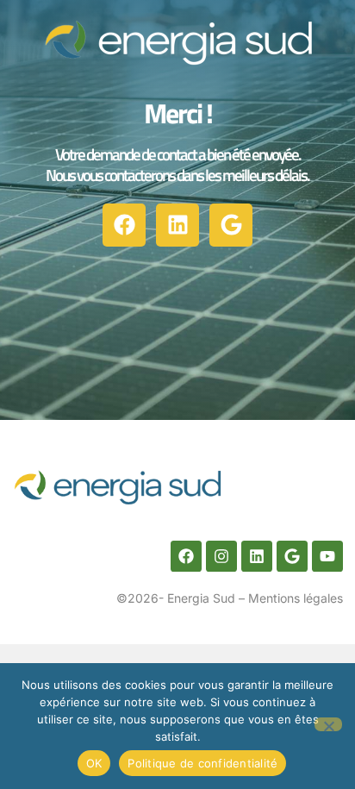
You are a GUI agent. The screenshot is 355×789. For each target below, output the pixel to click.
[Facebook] (124, 225)
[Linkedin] (177, 225)
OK (94, 763)
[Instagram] (221, 556)
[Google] (230, 225)
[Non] (328, 724)
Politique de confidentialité (202, 763)
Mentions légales (295, 598)
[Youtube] (327, 556)
